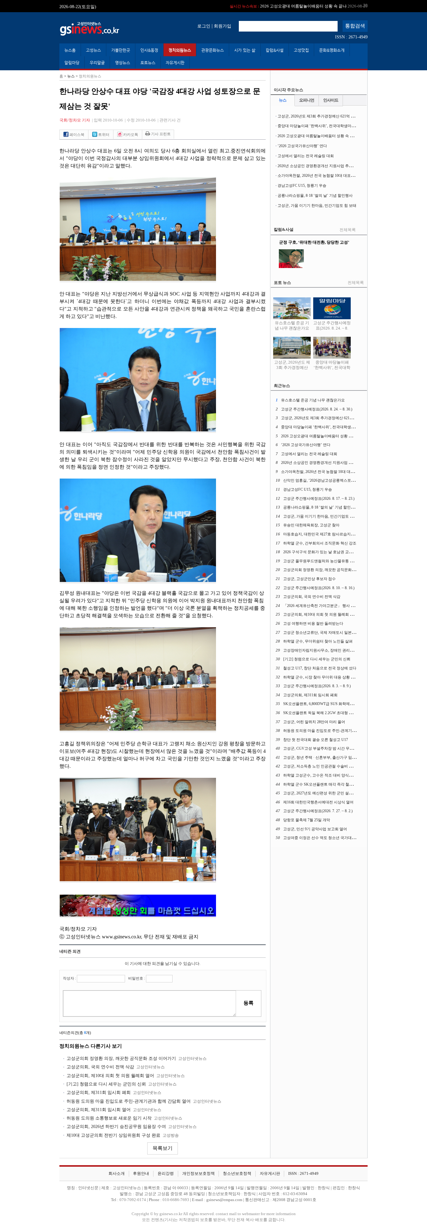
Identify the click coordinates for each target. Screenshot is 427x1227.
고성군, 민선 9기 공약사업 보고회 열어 (315, 829)
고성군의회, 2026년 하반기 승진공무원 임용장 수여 (116, 1126)
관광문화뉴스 (212, 50)
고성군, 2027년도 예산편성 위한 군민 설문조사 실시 (326, 793)
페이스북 (76, 134)
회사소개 (116, 1173)
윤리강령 (166, 1173)
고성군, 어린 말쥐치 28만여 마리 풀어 (314, 722)
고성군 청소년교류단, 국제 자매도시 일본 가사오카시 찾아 (331, 632)
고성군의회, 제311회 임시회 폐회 (99, 1092)
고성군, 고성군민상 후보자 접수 (309, 579)
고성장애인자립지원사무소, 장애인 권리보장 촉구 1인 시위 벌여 (336, 650)
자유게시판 (175, 62)
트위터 (103, 134)
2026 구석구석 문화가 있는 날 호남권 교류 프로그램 (326, 552)
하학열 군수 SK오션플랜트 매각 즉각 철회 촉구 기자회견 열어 (334, 784)
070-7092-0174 (133, 1200)
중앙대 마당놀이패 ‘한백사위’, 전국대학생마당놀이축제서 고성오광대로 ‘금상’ (343, 126)
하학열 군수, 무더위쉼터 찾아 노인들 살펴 (318, 641)
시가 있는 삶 (244, 50)
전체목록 (347, 230)
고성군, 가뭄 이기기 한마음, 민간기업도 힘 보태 (317, 205)
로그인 (203, 25)
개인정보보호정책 (198, 1173)
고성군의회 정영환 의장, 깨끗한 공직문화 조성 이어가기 (121, 1058)
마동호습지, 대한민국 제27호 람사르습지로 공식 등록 (327, 534)
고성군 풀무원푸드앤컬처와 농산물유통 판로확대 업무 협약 (332, 561)
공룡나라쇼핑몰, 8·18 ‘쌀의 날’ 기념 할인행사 (315, 195)
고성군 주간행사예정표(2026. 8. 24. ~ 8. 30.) (332, 328)
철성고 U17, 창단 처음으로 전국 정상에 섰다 (319, 668)
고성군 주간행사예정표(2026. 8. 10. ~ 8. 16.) (318, 588)
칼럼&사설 (275, 50)
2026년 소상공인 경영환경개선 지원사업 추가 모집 (319, 166)
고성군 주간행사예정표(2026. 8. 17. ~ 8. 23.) (318, 498)
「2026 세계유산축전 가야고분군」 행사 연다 (320, 606)
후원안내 (141, 1173)
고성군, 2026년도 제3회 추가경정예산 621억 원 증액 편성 (324, 116)
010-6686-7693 (176, 1200)
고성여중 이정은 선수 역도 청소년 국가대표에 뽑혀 (325, 838)
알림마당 (71, 62)
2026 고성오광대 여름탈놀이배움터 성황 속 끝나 (299, 6)
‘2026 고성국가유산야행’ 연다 (302, 146)
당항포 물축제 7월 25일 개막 (306, 820)
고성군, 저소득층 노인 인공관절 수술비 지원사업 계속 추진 (332, 766)
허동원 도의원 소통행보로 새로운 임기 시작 (109, 1118)
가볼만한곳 (120, 50)
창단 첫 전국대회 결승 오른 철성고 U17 (315, 740)
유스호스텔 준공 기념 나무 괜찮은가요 (292, 325)
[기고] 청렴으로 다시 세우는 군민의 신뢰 (106, 1084)
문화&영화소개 (331, 50)
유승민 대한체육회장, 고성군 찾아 (311, 525)
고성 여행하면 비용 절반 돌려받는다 (313, 623)
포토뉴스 (147, 62)
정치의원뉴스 (179, 50)
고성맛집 (301, 50)
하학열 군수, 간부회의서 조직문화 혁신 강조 (319, 543)
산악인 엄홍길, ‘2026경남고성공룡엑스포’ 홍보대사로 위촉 (331, 480)
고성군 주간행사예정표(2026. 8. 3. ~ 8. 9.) (317, 686)
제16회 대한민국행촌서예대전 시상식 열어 (318, 802)
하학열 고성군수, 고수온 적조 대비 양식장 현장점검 (326, 775)
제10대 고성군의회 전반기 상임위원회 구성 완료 (113, 1135)
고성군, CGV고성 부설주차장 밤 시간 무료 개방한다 (326, 748)
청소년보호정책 (237, 1173)
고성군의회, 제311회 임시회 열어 (99, 1109)
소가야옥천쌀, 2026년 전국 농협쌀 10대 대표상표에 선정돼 (326, 175)
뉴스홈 (70, 50)
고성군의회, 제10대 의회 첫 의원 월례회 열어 (110, 1075)
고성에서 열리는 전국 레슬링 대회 (306, 156)
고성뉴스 (93, 50)
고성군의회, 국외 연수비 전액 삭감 (100, 1067)
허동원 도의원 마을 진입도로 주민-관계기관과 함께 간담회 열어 (129, 1101)
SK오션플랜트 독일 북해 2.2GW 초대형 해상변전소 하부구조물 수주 (339, 713)
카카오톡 (130, 134)
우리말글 (97, 62)
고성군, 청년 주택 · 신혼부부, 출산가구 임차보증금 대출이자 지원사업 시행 (345, 757)
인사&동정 (149, 50)
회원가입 (222, 25)
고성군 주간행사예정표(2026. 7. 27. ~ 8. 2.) (318, 811)
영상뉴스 (122, 62)
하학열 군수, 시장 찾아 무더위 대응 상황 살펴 (320, 677)
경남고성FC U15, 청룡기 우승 (302, 185)
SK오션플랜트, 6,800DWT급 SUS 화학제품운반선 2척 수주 (331, 704)
